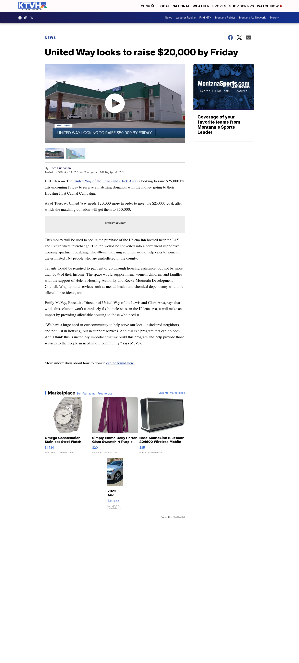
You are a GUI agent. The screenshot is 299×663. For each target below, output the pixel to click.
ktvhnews (26, 18)
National (181, 6)
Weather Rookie (186, 17)
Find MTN (205, 17)
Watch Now (268, 6)
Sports (219, 6)
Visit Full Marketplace (171, 392)
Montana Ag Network (252, 17)
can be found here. (120, 362)
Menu (146, 6)
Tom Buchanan (60, 168)
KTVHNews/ (21, 18)
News (168, 17)
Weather (201, 6)
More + (274, 17)
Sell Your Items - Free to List (94, 393)
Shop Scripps (241, 6)
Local (164, 6)
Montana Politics (225, 17)
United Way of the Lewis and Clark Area (104, 180)
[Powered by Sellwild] (179, 517)
